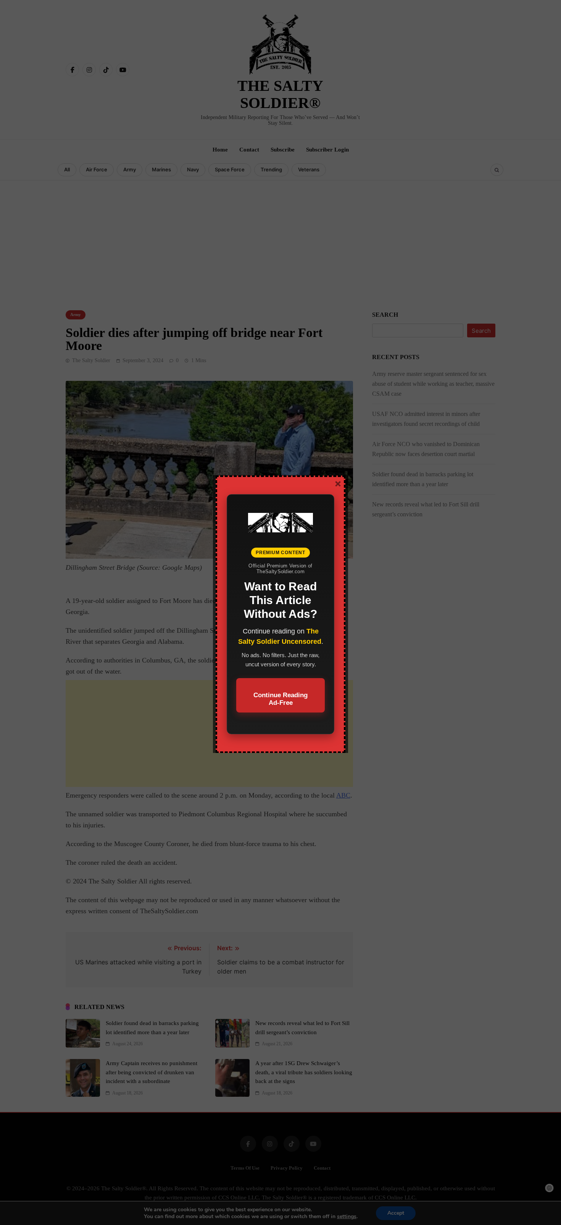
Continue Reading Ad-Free (280, 698)
